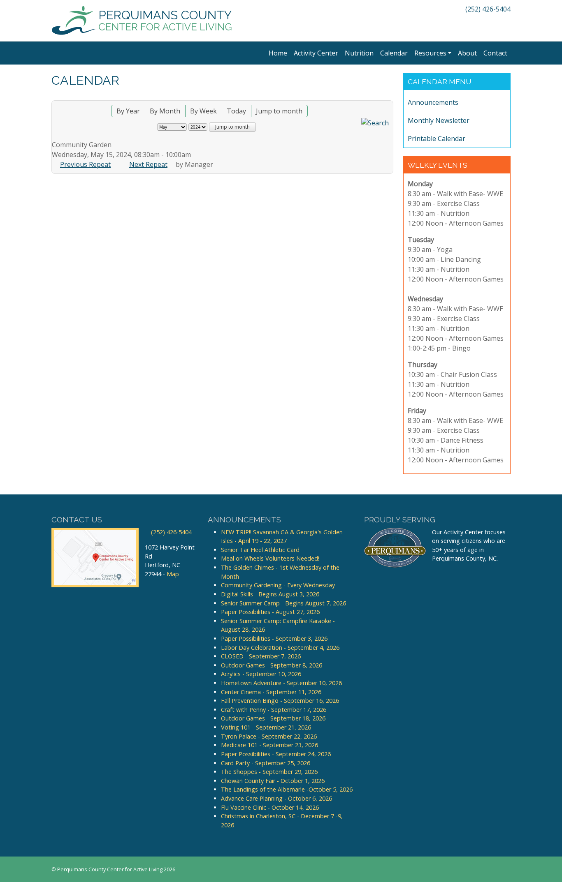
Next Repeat (148, 164)
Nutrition (359, 53)
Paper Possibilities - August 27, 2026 (270, 612)
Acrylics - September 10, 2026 (261, 674)
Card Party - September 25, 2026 (265, 763)
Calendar (394, 53)
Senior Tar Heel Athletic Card (260, 550)
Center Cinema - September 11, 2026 (271, 692)
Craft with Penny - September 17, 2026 (273, 709)
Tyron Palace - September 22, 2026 (269, 736)
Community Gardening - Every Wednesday (278, 585)
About (467, 53)
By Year (128, 110)
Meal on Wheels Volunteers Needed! (270, 558)
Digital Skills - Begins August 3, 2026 (270, 594)
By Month (165, 110)
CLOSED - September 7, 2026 (261, 656)
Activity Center (316, 53)
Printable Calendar (436, 138)
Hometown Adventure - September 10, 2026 (281, 683)
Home (278, 53)
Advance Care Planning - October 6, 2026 (276, 798)
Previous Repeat (85, 164)
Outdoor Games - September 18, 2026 (273, 718)
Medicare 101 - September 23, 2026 (269, 745)
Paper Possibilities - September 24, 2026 (276, 754)
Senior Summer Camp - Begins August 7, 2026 (283, 603)
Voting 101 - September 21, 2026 (266, 727)
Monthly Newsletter (438, 120)
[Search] (375, 122)
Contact (495, 53)
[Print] (388, 95)
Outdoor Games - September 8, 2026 (271, 665)
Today (236, 110)
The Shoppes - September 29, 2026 (269, 772)
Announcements (433, 102)
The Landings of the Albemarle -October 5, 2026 (287, 789)
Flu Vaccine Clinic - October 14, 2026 (270, 807)
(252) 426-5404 (487, 9)
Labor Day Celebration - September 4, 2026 (280, 647)
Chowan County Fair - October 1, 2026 (273, 781)
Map (173, 574)
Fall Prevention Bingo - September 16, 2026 (280, 700)
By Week (203, 110)
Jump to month (279, 110)
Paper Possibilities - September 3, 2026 (274, 638)
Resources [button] (430, 53)
